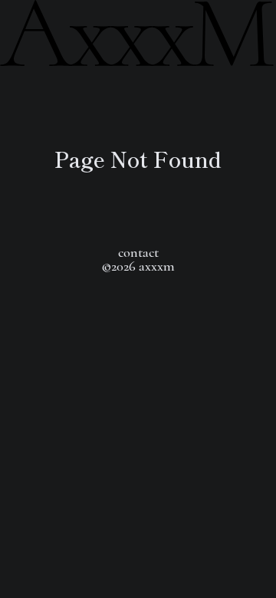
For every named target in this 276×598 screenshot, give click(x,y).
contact (138, 252)
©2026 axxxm (138, 266)
